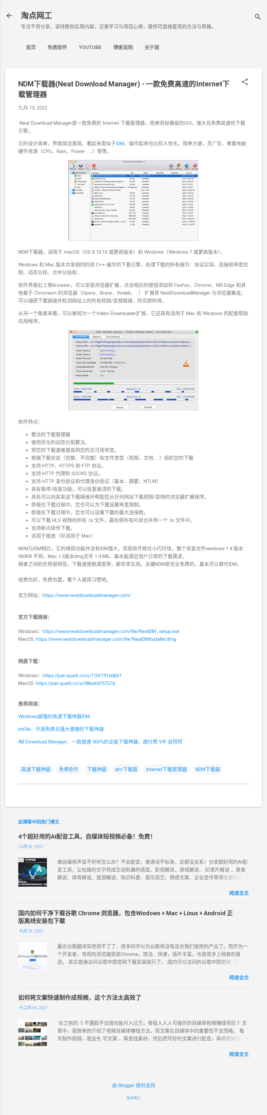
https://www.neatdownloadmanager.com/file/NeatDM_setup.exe (111, 631)
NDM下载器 (207, 769)
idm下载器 (126, 769)
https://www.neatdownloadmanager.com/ (87, 595)
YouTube (90, 47)
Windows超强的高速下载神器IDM (54, 716)
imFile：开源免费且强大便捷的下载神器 (61, 729)
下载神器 (96, 769)
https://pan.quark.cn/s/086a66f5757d (75, 683)
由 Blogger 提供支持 (133, 1085)
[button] (245, 82)
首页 (31, 47)
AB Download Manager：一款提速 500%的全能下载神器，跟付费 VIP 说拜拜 (100, 742)
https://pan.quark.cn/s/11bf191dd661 (82, 675)
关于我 (152, 47)
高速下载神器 (35, 769)
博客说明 (123, 47)
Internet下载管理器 (166, 769)
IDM (120, 143)
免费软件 (57, 47)
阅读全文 (239, 893)
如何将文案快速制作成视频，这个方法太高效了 (79, 997)
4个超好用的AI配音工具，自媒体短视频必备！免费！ (87, 836)
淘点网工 (36, 15)
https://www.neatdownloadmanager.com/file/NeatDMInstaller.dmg (106, 639)
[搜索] (258, 18)
